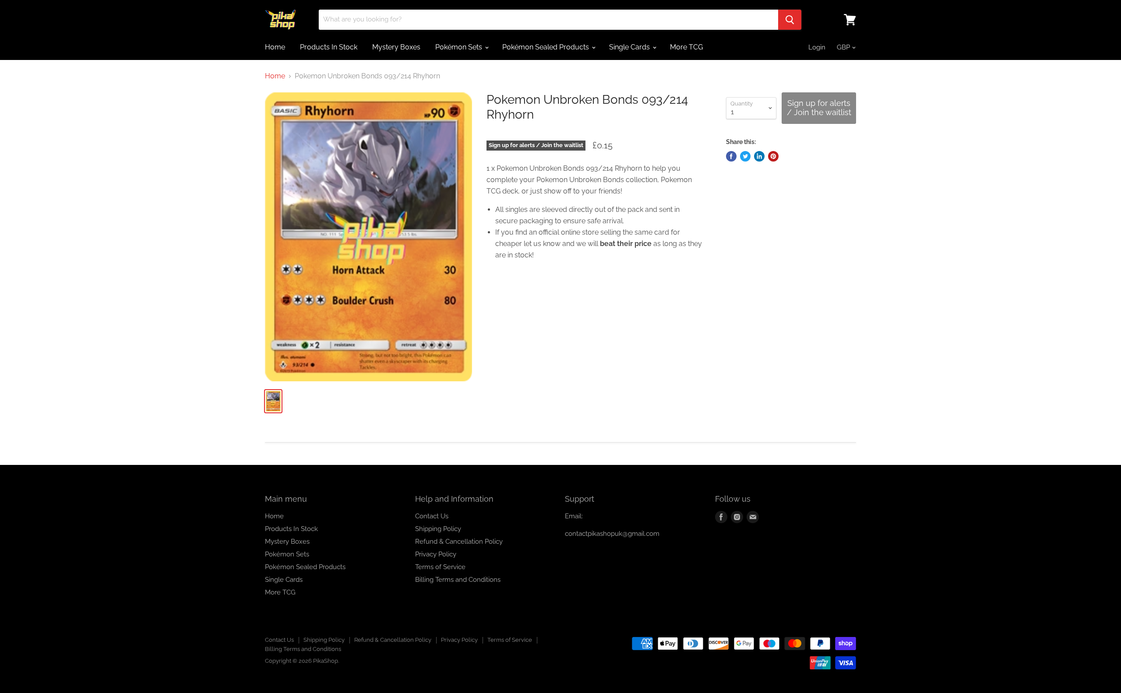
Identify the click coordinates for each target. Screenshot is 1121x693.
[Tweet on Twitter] (745, 156)
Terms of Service (440, 567)
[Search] (789, 20)
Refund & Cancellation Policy (459, 541)
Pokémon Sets (459, 47)
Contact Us (431, 516)
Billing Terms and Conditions (458, 580)
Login (816, 47)
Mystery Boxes (396, 47)
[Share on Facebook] (731, 156)
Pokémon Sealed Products (546, 47)
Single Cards (630, 47)
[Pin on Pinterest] (773, 156)
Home (275, 47)
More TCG (686, 47)
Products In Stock (328, 47)
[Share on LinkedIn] (759, 156)
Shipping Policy (438, 529)
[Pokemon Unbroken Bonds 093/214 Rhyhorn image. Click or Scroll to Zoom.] (368, 236)
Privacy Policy (435, 554)
